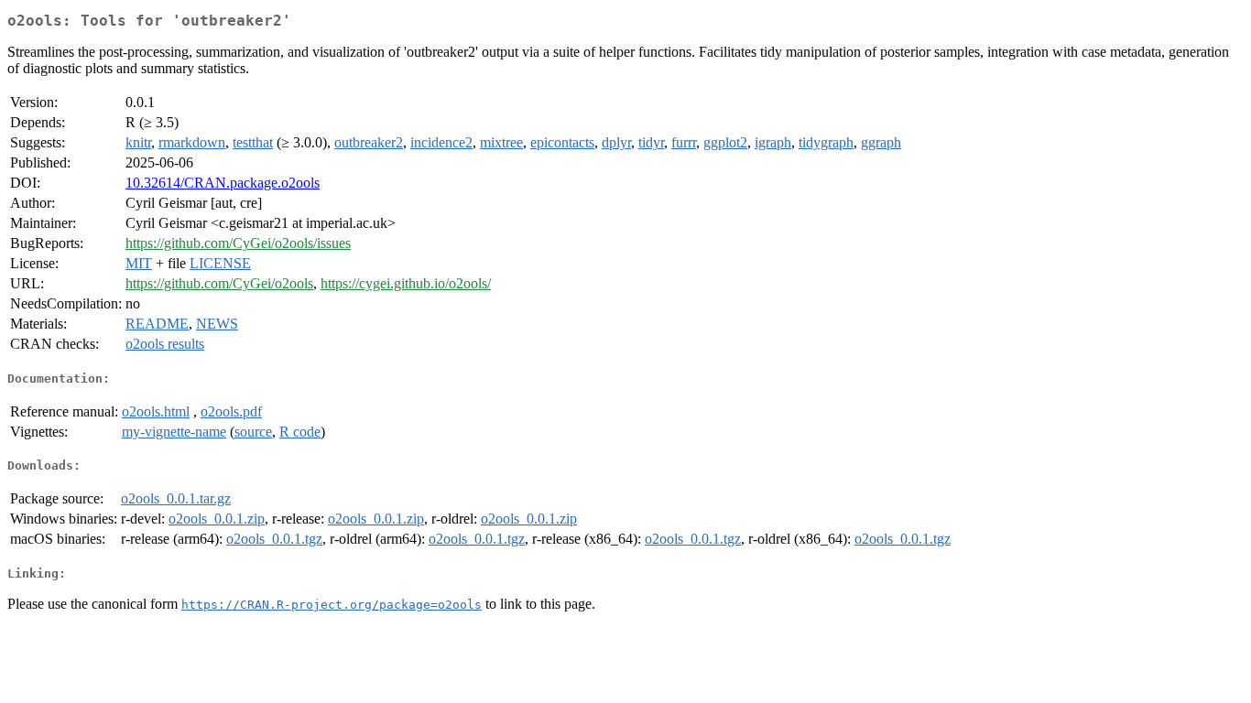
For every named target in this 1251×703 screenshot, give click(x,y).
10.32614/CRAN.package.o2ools (222, 182)
